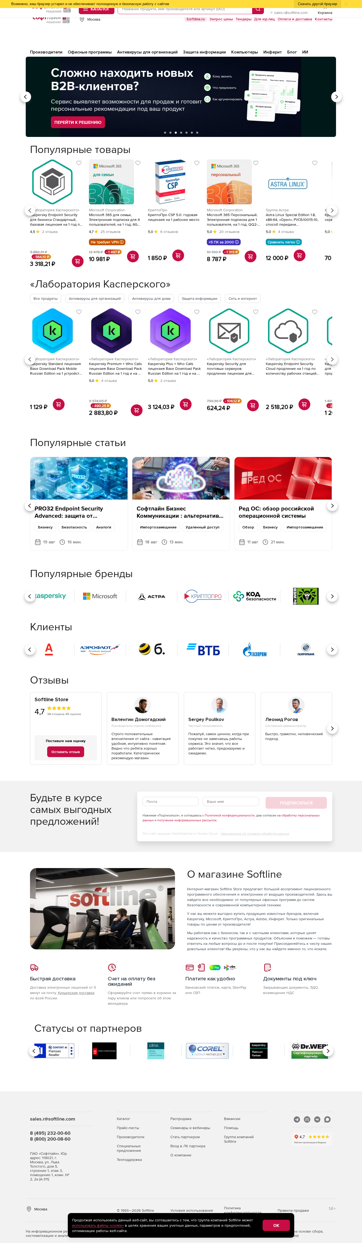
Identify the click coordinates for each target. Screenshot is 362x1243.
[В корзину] (78, 261)
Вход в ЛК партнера (187, 1146)
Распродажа (180, 1119)
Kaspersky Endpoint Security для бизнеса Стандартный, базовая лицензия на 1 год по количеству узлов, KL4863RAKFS (56, 220)
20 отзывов (229, 231)
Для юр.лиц (264, 19)
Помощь (231, 1128)
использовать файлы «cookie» (98, 1225)
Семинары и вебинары (190, 1128)
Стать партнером (185, 1137)
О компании (180, 1155)
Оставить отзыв (65, 752)
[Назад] (30, 210)
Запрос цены (221, 19)
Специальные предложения (129, 1148)
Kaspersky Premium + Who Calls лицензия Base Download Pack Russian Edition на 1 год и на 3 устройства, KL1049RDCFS (115, 369)
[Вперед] (332, 210)
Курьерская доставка (76, 993)
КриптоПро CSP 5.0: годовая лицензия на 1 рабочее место (173, 217)
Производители (130, 1137)
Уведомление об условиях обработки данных (255, 833)
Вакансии (232, 1119)
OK (276, 1225)
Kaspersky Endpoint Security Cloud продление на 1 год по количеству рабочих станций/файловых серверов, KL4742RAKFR (292, 369)
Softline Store (51, 700)
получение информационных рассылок (187, 820)
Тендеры (243, 19)
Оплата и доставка (295, 19)
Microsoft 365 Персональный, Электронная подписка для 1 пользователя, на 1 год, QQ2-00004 (232, 220)
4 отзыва (286, 231)
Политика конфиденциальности (243, 1210)
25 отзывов (110, 231)
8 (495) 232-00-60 (50, 1133)
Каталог (123, 1119)
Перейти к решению (78, 122)
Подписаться (296, 802)
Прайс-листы (128, 1128)
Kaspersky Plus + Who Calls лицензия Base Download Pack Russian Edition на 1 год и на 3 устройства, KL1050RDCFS (174, 369)
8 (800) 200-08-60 (50, 1139)
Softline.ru (195, 19)
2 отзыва (50, 231)
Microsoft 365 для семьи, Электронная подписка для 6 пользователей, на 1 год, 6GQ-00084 (115, 220)
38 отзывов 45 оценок (64, 714)
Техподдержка (129, 1159)
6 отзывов (169, 231)
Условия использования (191, 1210)
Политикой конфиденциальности (230, 815)
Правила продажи (293, 1210)
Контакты (323, 19)
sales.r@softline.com (291, 12)
